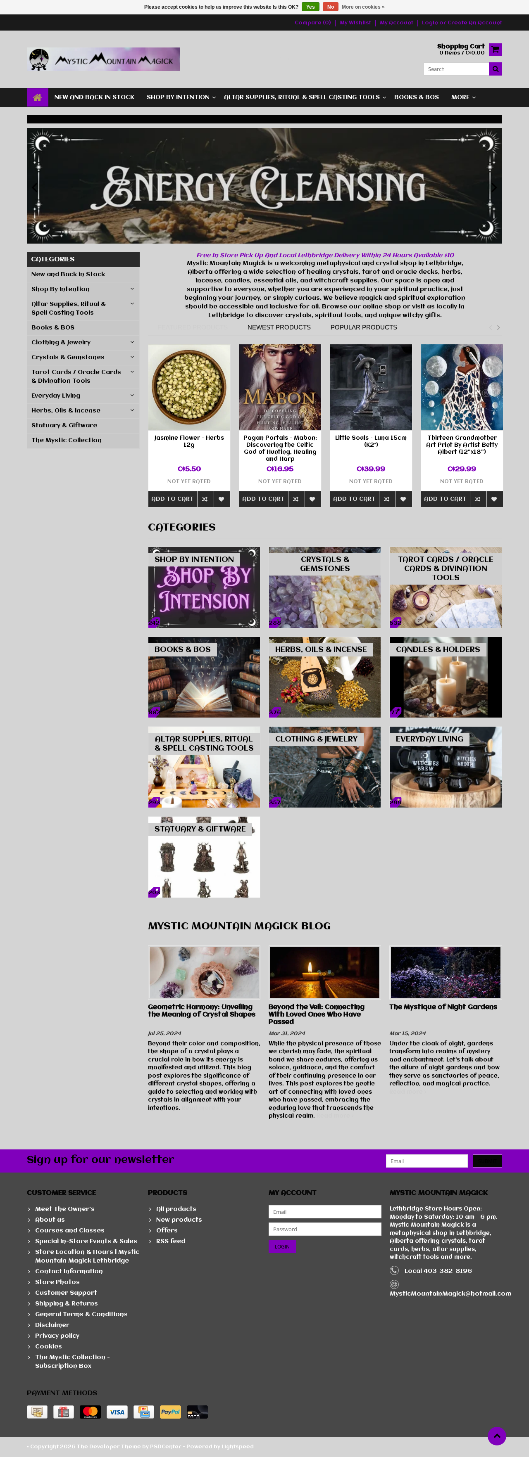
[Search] (495, 69)
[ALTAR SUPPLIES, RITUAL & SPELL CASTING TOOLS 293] (204, 730)
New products (179, 1220)
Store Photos (57, 1282)
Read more (199, 1108)
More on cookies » (363, 7)
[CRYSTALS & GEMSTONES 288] (325, 551)
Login (430, 23)
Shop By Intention (178, 97)
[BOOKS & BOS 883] (204, 641)
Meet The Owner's (65, 1209)
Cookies (48, 1346)
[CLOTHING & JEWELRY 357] (325, 730)
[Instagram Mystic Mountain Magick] (291, 59)
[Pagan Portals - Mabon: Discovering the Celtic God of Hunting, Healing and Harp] (280, 387)
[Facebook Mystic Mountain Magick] (278, 59)
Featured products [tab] (193, 327)
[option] (189, 430)
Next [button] (498, 327)
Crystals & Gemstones (68, 357)
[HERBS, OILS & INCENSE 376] (325, 641)
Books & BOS (416, 97)
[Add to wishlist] (222, 499)
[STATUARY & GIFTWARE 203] (204, 820)
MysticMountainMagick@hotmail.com (450, 1294)
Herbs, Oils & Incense (65, 410)
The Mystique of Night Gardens (443, 1007)
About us (50, 1220)
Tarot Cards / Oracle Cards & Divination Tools (76, 376)
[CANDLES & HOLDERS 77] (445, 641)
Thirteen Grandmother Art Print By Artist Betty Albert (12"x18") (462, 445)
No (330, 7)
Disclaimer (52, 1325)
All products (176, 1209)
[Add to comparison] (205, 499)
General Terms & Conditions (81, 1314)
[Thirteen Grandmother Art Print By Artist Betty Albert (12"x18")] (462, 387)
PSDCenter (165, 1447)
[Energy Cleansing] (264, 186)
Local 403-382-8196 (438, 1271)
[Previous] (34, 187)
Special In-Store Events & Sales (86, 1241)
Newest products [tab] (279, 327)
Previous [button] (490, 327)
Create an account (475, 23)
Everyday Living (55, 396)
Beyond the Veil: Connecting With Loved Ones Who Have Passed (317, 1015)
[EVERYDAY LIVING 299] (445, 730)
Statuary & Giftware (64, 425)
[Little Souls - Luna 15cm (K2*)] (371, 387)
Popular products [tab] (364, 327)
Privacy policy (57, 1336)
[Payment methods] (37, 1412)
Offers (167, 1230)
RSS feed (170, 1241)
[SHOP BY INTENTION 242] (204, 551)
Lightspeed (238, 1447)
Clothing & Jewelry (61, 342)
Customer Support (66, 1293)
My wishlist (355, 23)
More (460, 97)
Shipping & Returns (66, 1304)
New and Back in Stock (94, 97)
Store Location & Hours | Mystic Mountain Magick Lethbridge (87, 1256)
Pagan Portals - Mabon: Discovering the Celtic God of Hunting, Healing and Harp (280, 448)
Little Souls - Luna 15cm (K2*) (371, 441)
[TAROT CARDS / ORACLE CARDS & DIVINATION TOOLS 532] (445, 551)
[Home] (37, 97)
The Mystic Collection (66, 440)
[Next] (494, 187)
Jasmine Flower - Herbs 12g (189, 441)
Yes (310, 7)
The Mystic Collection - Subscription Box (72, 1361)
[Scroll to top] (497, 1436)
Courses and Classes (70, 1230)
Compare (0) (313, 23)
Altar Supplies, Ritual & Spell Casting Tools (302, 97)
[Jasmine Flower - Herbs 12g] (189, 387)
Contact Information (69, 1271)
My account (396, 23)
